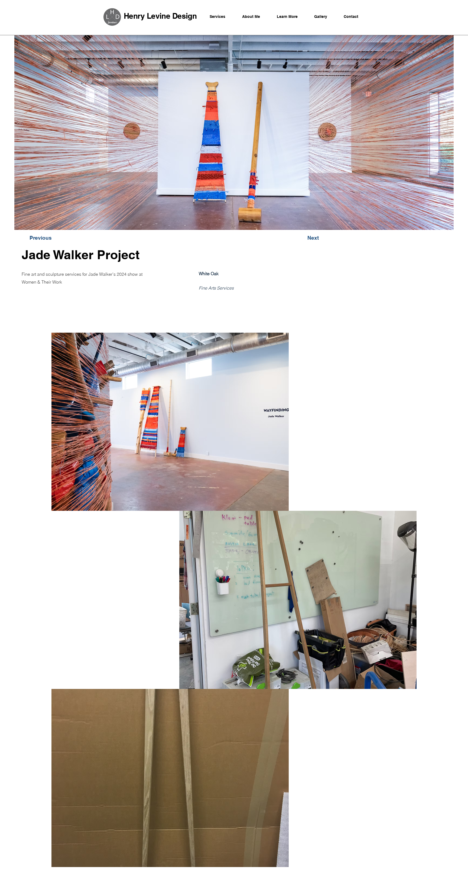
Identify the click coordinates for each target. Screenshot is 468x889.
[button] (63, 237)
